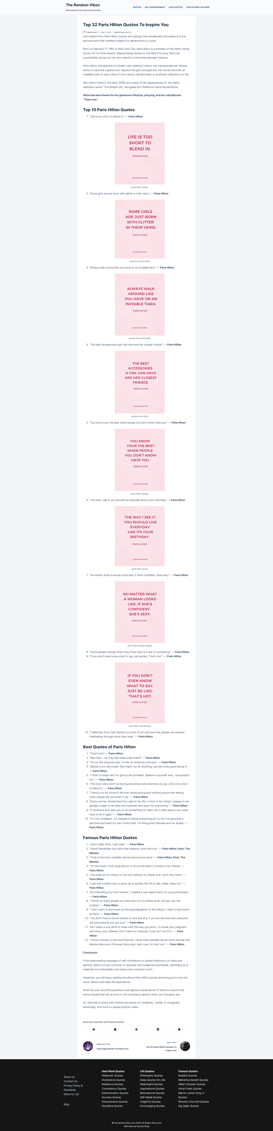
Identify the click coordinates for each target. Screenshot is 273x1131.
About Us (69, 1076)
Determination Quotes (115, 1092)
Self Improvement (155, 7)
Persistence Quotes (113, 1079)
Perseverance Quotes (115, 1101)
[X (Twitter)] (115, 1029)
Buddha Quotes (187, 1075)
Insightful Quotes (150, 1101)
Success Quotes (111, 1097)
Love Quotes (176, 7)
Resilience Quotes (112, 1084)
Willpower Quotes (112, 1075)
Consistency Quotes (114, 1088)
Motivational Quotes (152, 1092)
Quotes (137, 7)
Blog (66, 1104)
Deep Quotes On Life (152, 1079)
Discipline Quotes (112, 1105)
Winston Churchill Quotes (193, 1101)
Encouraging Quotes (152, 1105)
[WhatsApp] (179, 1029)
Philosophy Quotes (151, 1075)
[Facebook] (94, 1029)
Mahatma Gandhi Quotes (193, 1079)
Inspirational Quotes (122, 32)
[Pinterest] (136, 1029)
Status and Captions (197, 7)
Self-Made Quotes (151, 1097)
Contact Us (70, 1081)
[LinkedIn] (158, 1029)
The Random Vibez (83, 5)
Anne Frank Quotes (190, 1088)
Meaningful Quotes (151, 1084)
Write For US (71, 1094)
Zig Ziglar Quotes (188, 1105)
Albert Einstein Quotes (191, 1084)
